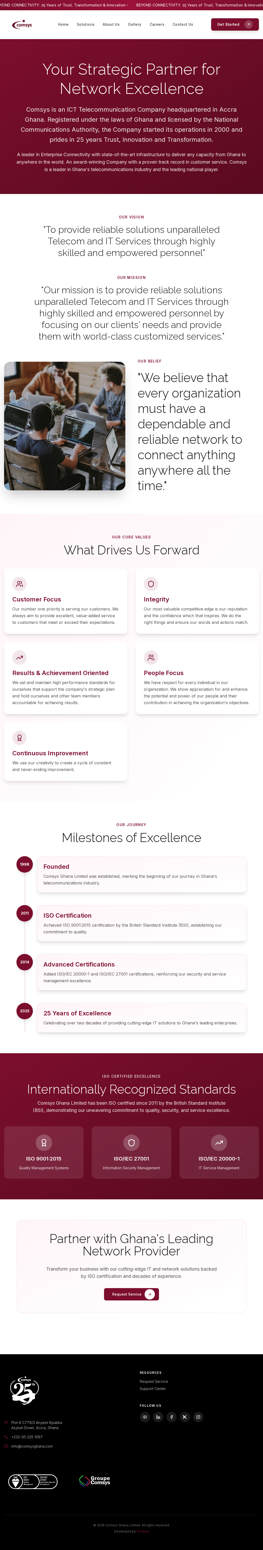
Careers (157, 24)
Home (63, 24)
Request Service (154, 1381)
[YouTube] (145, 1417)
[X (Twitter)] (185, 1417)
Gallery (134, 24)
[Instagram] (198, 1417)
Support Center (153, 1388)
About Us (111, 24)
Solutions (86, 24)
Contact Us (183, 24)
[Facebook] (171, 1417)
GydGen (143, 1531)
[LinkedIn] (158, 1417)
